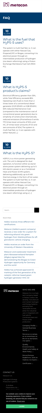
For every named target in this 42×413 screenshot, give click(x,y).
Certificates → (27, 363)
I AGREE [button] (21, 406)
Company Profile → (29, 326)
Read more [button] (21, 401)
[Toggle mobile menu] (38, 6)
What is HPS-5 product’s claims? (16, 89)
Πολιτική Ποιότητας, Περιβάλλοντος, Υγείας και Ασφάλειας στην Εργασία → (30, 357)
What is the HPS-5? (19, 153)
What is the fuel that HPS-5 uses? (19, 40)
